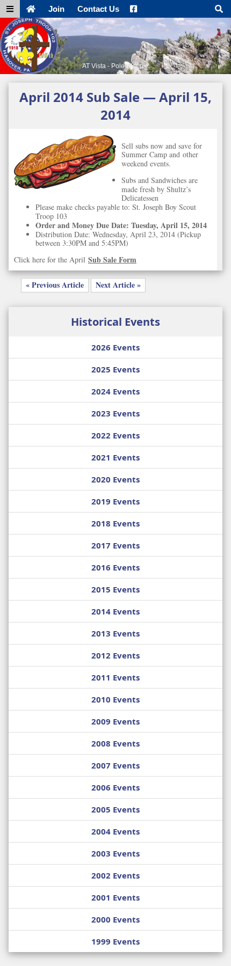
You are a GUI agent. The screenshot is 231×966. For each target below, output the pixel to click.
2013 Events (115, 633)
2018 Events (115, 523)
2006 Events (115, 787)
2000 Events (115, 919)
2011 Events (115, 677)
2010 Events (115, 699)
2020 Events (115, 479)
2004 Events (115, 831)
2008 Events (115, 743)
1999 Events (115, 941)
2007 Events (115, 765)
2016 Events (115, 567)
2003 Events (115, 853)
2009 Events (115, 721)
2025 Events (115, 369)
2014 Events (115, 611)
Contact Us (98, 8)
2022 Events (115, 435)
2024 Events (115, 391)
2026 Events (115, 347)
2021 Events (115, 457)
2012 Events (115, 655)
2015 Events (115, 589)
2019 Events (115, 501)
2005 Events (115, 809)
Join (56, 8)
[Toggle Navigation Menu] (10, 9)
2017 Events (115, 545)
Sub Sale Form (112, 259)
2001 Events (115, 897)
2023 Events (115, 413)
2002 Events (115, 875)
